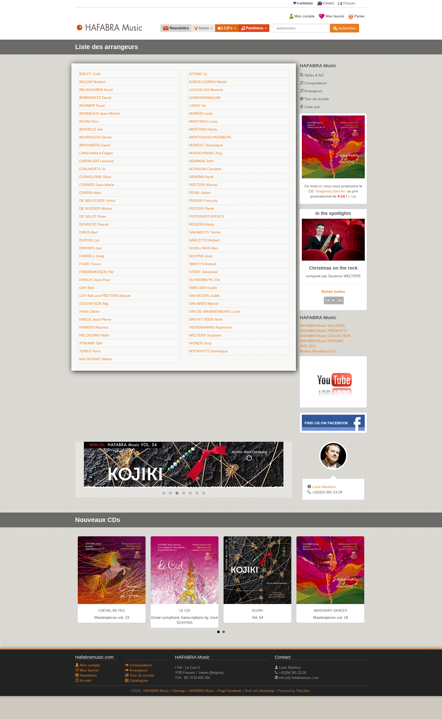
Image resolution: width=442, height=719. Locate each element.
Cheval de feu (111, 610)
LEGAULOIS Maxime (206, 90)
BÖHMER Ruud (92, 105)
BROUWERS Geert (94, 145)
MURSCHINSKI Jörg (205, 153)
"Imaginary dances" (330, 191)
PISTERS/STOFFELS (206, 216)
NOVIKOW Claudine (205, 169)
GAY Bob (86, 288)
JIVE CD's (308, 346)
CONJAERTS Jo (92, 169)
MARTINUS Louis (203, 121)
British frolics (333, 291)
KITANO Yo (198, 74)
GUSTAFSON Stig (93, 303)
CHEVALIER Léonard (96, 161)
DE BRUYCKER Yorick (97, 201)
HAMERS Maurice (93, 327)
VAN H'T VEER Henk (206, 319)
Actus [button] (204, 28)
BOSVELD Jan (91, 129)
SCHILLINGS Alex (203, 248)
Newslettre (179, 28)
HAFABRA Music (156, 691)
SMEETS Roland (202, 264)
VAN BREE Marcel (203, 303)
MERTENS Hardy (203, 129)
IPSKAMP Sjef (90, 343)
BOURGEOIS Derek (95, 137)
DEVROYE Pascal (93, 224)
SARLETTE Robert (204, 240)
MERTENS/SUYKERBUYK (210, 137)
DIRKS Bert (88, 232)
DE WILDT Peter (92, 216)
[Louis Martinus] (333, 456)
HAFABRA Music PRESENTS (323, 331)
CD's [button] (228, 28)
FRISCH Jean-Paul (94, 280)
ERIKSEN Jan (90, 248)
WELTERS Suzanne (205, 335)
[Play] (334, 300)
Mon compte (304, 16)
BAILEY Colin (90, 74)
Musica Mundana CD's (318, 351)
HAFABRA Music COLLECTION (325, 336)
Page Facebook (229, 691)
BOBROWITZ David (95, 98)
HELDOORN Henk (94, 335)
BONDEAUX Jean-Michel (99, 113)
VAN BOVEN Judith (204, 296)
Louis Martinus (324, 487)
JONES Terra (90, 351)
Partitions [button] (254, 28)
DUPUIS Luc (89, 240)
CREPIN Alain (90, 193)
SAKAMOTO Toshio (205, 232)
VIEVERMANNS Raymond (210, 327)
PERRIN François (203, 201)
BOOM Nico (88, 121)
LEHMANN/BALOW (204, 98)
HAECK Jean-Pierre (95, 319)
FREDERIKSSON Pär (96, 272)
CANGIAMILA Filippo (96, 153)
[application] (334, 300)
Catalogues (138, 680)
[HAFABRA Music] (183, 464)
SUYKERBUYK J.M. (205, 280)
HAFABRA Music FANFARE (322, 341)
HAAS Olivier (89, 311)
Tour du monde (316, 99)
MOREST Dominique (206, 145)
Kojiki (257, 610)
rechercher (346, 28)
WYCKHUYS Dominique (208, 351)
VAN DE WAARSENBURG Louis (214, 311)
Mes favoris (334, 16)
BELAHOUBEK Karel (96, 90)
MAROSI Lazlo (201, 113)
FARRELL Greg (91, 256)
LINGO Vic (197, 105)
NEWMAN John (201, 161)
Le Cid (184, 610)
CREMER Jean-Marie (96, 185)
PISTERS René (201, 208)
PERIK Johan (200, 193)
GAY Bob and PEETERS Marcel (104, 296)
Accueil (85, 680)
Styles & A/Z (314, 75)
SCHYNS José (200, 256)
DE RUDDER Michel (95, 208)
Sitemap (179, 691)
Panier (359, 16)
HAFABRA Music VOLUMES (322, 325)
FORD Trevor (90, 264)
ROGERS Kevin (201, 224)
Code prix (312, 107)
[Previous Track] (327, 300)
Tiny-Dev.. (303, 691)
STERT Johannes (203, 272)
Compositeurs (315, 83)
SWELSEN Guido (203, 288)
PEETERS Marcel (203, 185)
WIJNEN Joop (200, 343)
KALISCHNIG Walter (95, 359)
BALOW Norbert (92, 82)
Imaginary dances (330, 610)
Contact (328, 3)
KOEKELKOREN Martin (208, 82)
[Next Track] (340, 300)
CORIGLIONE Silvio (95, 177)
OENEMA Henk (201, 177)
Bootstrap (267, 691)
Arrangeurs (313, 91)
